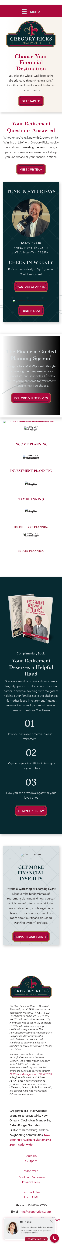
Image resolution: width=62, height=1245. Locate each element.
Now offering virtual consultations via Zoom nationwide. (30, 1140)
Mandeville (31, 1170)
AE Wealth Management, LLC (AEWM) (31, 1074)
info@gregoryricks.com (35, 1211)
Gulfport (31, 1160)
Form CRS (31, 1197)
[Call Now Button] (54, 1238)
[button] (31, 101)
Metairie (31, 1155)
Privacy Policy (31, 1182)
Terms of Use (31, 1192)
